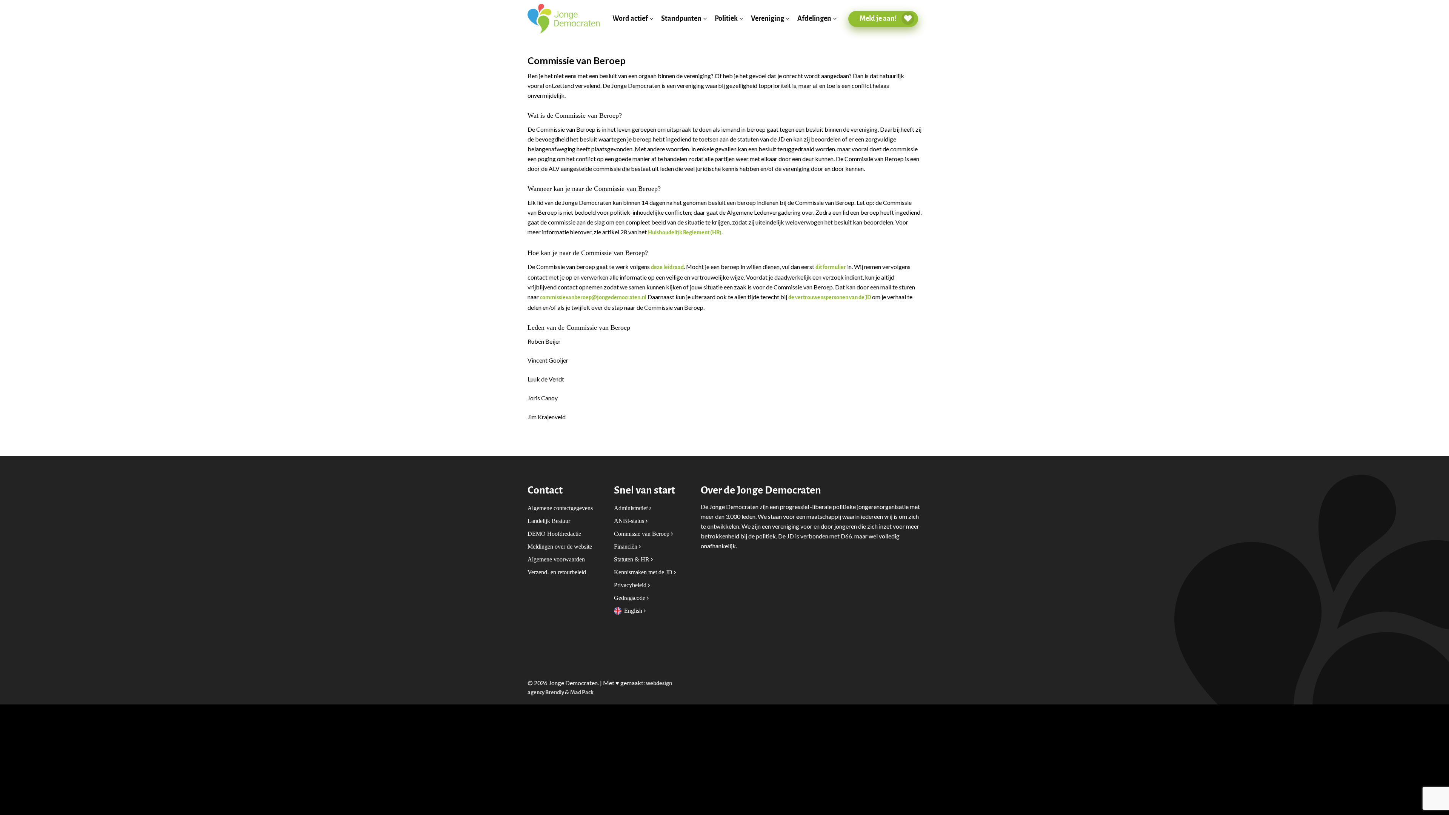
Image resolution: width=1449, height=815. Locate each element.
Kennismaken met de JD (644, 572)
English (634, 610)
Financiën (626, 546)
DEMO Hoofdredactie (554, 534)
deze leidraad (667, 267)
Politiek (726, 18)
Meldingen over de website (560, 546)
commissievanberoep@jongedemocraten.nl (593, 297)
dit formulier (830, 267)
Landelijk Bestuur (549, 521)
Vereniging (767, 18)
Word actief (630, 18)
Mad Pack (582, 692)
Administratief (631, 508)
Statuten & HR (632, 559)
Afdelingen (814, 18)
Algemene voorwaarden (556, 559)
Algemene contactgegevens (560, 508)
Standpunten (681, 18)
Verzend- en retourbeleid (557, 572)
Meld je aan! (879, 18)
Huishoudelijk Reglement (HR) (684, 232)
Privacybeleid (631, 585)
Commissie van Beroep (642, 534)
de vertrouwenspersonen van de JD (829, 297)
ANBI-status (630, 521)
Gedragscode (630, 598)
